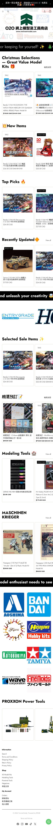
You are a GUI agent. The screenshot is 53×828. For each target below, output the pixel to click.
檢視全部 (47, 67)
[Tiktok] (30, 824)
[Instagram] (22, 824)
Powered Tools (7, 780)
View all (48, 240)
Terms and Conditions (9, 757)
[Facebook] (17, 824)
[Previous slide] (2, 4)
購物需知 (5, 798)
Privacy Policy (7, 765)
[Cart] (50, 11)
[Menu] (3, 11)
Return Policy (6, 762)
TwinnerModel (22, 813)
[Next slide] (50, 4)
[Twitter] (35, 824)
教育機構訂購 (7, 801)
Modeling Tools (7, 777)
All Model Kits (7, 774)
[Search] (8, 11)
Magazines (5, 783)
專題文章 (5, 786)
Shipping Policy (7, 759)
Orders (4, 795)
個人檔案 (5, 804)
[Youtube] (26, 824)
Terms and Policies (26, 818)
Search (4, 754)
